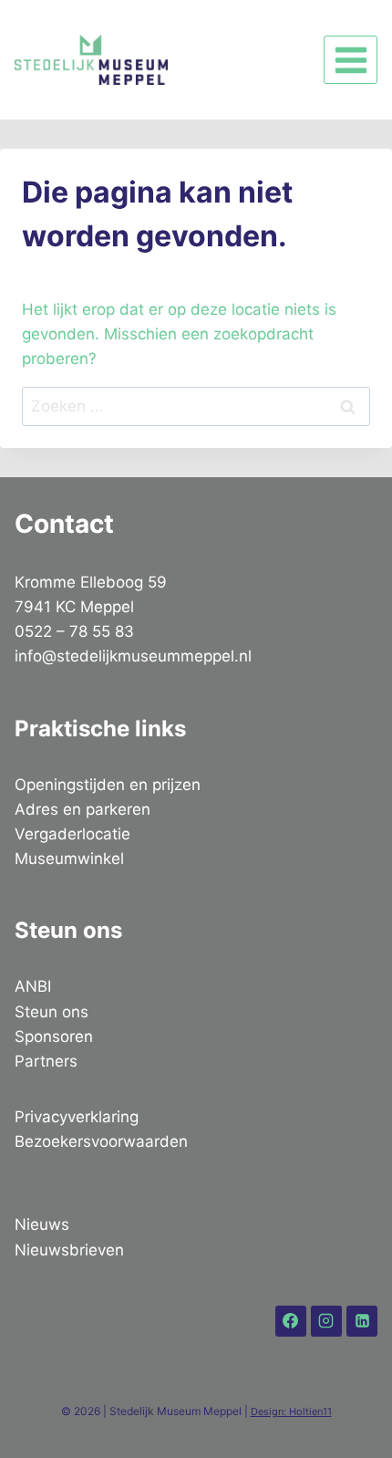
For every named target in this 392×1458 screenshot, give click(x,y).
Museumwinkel (69, 858)
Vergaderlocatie (72, 834)
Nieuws (42, 1224)
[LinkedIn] (361, 1321)
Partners (46, 1061)
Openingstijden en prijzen (108, 785)
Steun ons (51, 1012)
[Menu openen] (350, 60)
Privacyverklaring (77, 1117)
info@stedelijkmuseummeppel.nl (133, 656)
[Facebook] (290, 1321)
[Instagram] (326, 1321)
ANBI (33, 986)
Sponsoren (54, 1036)
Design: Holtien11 (291, 1411)
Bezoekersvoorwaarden (101, 1141)
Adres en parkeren (82, 809)
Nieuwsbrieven (69, 1250)
